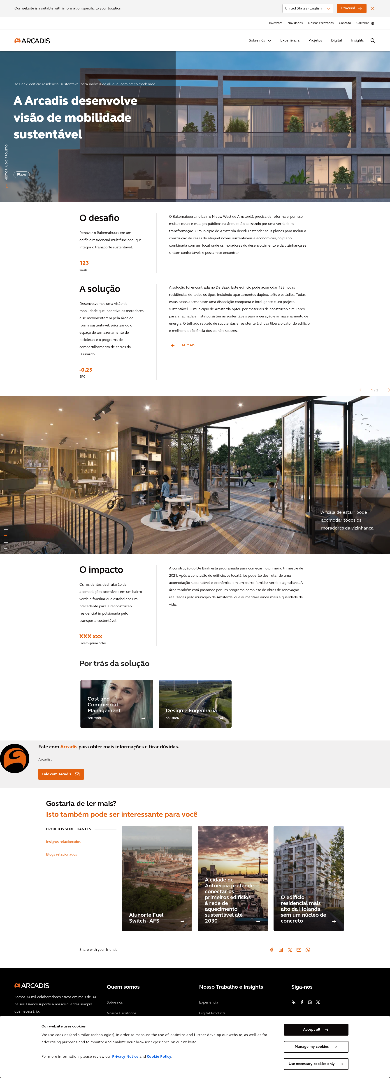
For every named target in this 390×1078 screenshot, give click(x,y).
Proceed (348, 8)
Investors (275, 23)
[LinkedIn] (280, 950)
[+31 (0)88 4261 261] (293, 1002)
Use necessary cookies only (312, 1064)
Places (21, 174)
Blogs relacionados (61, 854)
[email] (299, 950)
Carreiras (362, 23)
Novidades (295, 23)
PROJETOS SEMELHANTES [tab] (68, 829)
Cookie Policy (159, 1057)
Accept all (311, 1030)
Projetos (315, 40)
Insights (357, 40)
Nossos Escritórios (321, 23)
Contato (345, 23)
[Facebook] (271, 950)
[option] (195, 124)
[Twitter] (289, 950)
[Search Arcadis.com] (373, 40)
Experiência (289, 40)
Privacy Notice (125, 1057)
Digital (336, 40)
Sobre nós (257, 40)
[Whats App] (308, 950)
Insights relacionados (63, 842)
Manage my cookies (312, 1047)
